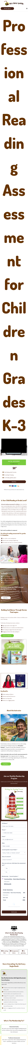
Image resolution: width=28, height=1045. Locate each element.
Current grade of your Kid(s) (9, 849)
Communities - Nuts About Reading (14, 879)
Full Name (5, 823)
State (3, 843)
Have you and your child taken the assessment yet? (14, 864)
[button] (26, 8)
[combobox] (14, 852)
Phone (4, 830)
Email (4, 836)
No (6, 872)
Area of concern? (6, 856)
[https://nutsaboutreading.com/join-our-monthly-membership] (14, 652)
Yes (6, 868)
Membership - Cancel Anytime (10, 876)
